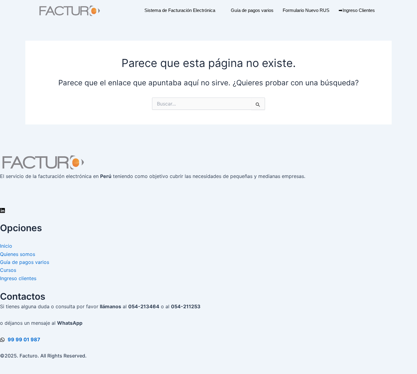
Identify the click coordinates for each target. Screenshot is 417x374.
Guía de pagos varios (252, 10)
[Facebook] (208, 193)
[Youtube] (208, 201)
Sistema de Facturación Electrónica (179, 10)
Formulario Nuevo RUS (306, 10)
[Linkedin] (208, 210)
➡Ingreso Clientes (357, 10)
